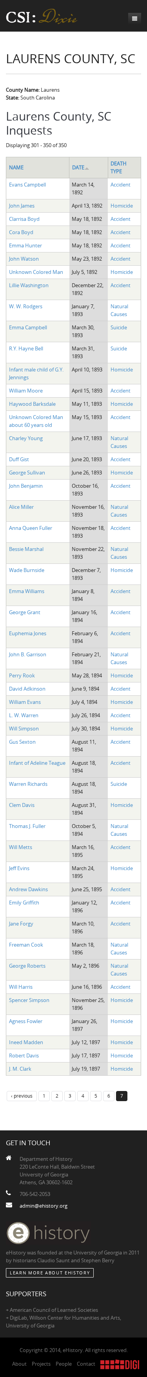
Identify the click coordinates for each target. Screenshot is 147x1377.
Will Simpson (24, 728)
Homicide (122, 205)
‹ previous (22, 1096)
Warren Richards (28, 783)
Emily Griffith (24, 902)
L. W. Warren (23, 715)
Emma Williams (26, 591)
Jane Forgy (21, 923)
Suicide (119, 327)
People (64, 1363)
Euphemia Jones (27, 633)
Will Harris (21, 986)
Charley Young (26, 438)
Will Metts (20, 847)
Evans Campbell (27, 184)
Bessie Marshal (26, 549)
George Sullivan (27, 472)
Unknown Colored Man (36, 271)
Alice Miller (21, 506)
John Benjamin (26, 485)
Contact (86, 1363)
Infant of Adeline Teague (37, 762)
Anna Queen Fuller (30, 527)
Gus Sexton (22, 741)
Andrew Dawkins (28, 889)
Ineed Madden (26, 1042)
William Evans (25, 701)
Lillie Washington (29, 285)
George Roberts (27, 965)
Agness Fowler (25, 1021)
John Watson (24, 258)
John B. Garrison (27, 654)
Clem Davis (21, 804)
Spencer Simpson (29, 1000)
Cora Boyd (21, 232)
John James (21, 205)
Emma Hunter (25, 245)
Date (78, 167)
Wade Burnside (26, 570)
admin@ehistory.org (43, 1205)
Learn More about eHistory (50, 1273)
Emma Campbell (28, 327)
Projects (41, 1363)
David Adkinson (27, 688)
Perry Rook (22, 675)
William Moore (26, 390)
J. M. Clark (20, 1068)
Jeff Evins (19, 868)
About (19, 1363)
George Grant (24, 612)
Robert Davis (24, 1055)
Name (16, 167)
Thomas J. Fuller (27, 826)
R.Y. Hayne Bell (26, 348)
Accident (121, 184)
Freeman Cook (26, 944)
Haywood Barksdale (32, 403)
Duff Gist (19, 459)
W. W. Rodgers (25, 306)
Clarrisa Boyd (24, 218)
